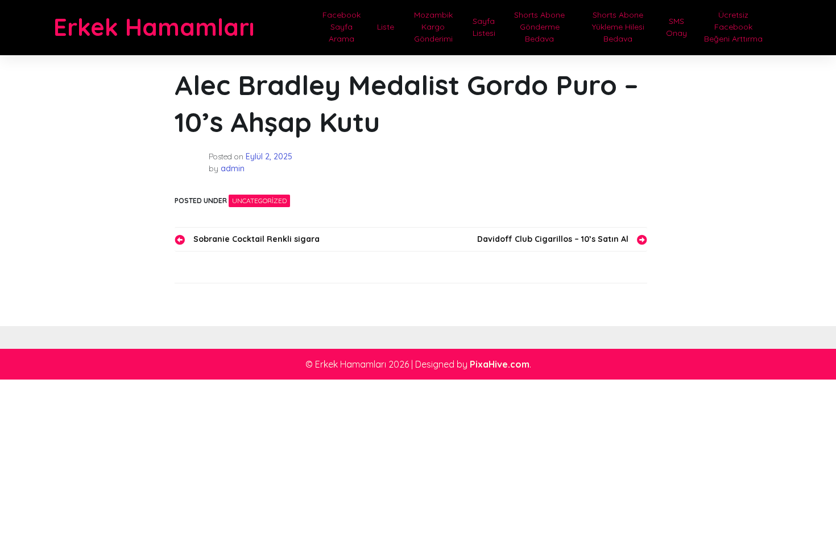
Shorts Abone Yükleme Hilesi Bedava (618, 27)
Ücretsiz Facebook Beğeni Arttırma (733, 27)
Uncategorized (259, 200)
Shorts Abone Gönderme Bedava (539, 27)
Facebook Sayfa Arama (341, 27)
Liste (385, 27)
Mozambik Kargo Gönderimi (433, 27)
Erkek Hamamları (153, 27)
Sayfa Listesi (484, 27)
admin (233, 168)
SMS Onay (676, 27)
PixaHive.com (499, 364)
